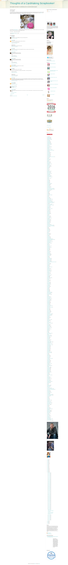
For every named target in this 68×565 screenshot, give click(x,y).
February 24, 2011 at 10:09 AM (14, 46)
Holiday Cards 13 (49, 259)
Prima (47, 321)
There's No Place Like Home (50, 512)
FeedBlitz (50, 43)
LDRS (47, 281)
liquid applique (48, 283)
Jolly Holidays (48, 272)
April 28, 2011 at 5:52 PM (14, 92)
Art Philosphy (48, 155)
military (48, 288)
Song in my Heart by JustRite (50, 510)
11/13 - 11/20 (49, 477)
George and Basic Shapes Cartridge (50, 239)
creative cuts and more (49, 200)
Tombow (48, 396)
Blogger (39, 563)
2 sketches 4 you (49, 137)
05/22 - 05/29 (49, 498)
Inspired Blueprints (49, 270)
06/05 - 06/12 (49, 496)
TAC (47, 383)
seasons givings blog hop (49, 344)
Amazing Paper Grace (49, 149)
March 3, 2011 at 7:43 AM (14, 87)
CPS (47, 196)
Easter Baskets (48, 219)
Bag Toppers (48, 159)
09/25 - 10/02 (49, 483)
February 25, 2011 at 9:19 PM (14, 80)
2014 (47, 469)
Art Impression (48, 154)
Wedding (48, 409)
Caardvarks (48, 174)
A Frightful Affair (48, 142)
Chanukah (48, 182)
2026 (47, 459)
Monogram (48, 291)
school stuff (48, 338)
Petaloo (48, 316)
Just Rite (48, 276)
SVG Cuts (48, 379)
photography (48, 317)
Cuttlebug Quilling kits (15, 29)
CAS (47, 177)
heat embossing (48, 254)
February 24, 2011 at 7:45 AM (14, 38)
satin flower (48, 337)
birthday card (48, 165)
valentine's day (48, 404)
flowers (48, 235)
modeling (48, 290)
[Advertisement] (50, 16)
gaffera (35, 563)
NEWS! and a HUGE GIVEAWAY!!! (53, 87)
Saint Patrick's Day (49, 335)
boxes (47, 170)
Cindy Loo (48, 185)
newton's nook (48, 299)
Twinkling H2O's (48, 401)
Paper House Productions (49, 307)
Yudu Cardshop (48, 419)
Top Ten (48, 398)
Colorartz (48, 191)
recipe (47, 332)
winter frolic (48, 414)
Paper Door (48, 306)
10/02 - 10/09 (49, 482)
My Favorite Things (49, 294)
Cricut (47, 203)
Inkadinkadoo (48, 268)
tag (47, 384)
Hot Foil (48, 262)
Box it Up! (48, 169)
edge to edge (48, 221)
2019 (47, 465)
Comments (49, 11)
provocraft (48, 325)
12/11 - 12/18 (49, 474)
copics (48, 193)
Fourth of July (48, 236)
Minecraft (48, 289)
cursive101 (48, 206)
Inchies (48, 267)
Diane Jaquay (13, 82)
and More (48, 151)
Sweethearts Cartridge (49, 381)
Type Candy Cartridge (49, 402)
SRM (47, 366)
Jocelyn (12, 68)
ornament (48, 304)
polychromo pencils (49, 319)
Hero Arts (48, 257)
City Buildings (48, 186)
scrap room (48, 340)
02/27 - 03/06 (49, 508)
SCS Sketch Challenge (49, 343)
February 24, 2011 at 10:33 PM (14, 66)
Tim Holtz (48, 393)
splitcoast (48, 362)
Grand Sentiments (49, 247)
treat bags (48, 399)
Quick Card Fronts (49, 327)
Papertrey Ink (48, 312)
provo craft (48, 324)
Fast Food (48, 229)
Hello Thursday (48, 255)
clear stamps (48, 187)
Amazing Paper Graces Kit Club (50, 150)
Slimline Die (48, 355)
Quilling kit (48, 330)
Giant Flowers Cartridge (49, 241)
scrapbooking (48, 342)
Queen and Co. (48, 326)
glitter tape (48, 244)
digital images (48, 211)
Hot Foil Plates (48, 263)
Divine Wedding (48, 213)
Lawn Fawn (48, 280)
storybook (48, 374)
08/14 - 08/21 (49, 488)
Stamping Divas (48, 371)
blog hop (48, 167)
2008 (47, 522)
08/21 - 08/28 (49, 487)
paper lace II (48, 308)
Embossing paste (49, 224)
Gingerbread (48, 242)
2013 (47, 470)
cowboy (48, 195)
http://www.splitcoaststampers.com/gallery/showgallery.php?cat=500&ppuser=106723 (52, 536)
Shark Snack (48, 347)
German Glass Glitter (49, 240)
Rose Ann (12, 48)
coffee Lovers (48, 190)
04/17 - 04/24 (49, 502)
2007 (47, 523)
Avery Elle (48, 157)
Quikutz (48, 329)
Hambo (48, 250)
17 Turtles (48, 136)
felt (47, 232)
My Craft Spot (48, 293)
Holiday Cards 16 (49, 260)
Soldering (48, 357)
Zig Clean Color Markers (49, 420)
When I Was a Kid (49, 410)
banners (48, 160)
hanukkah (48, 252)
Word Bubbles (48, 417)
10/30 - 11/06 (49, 479)
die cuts (48, 210)
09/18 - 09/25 (49, 484)
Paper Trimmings (49, 311)
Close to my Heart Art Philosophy (50, 188)
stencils (48, 373)
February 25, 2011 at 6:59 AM (14, 72)
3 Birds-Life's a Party (49, 139)
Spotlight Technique (49, 363)
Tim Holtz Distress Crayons (49, 394)
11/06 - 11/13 (49, 478)
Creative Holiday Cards (49, 201)
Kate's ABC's (48, 278)
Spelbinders (48, 361)
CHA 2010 (48, 180)
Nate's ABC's (48, 296)
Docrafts (48, 214)
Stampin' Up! (48, 370)
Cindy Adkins (13, 58)
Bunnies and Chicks (49, 173)
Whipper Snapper (49, 411)
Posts (48, 10)
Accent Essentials (49, 144)
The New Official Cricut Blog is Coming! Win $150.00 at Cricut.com (54, 70)
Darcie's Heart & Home (49, 208)
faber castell (48, 226)
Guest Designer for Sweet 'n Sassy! (53, 77)
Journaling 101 (48, 273)
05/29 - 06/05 (49, 497)
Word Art (48, 416)
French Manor (48, 237)
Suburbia (48, 376)
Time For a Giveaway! (52, 94)
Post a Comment (12, 93)
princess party (48, 322)
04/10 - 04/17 (49, 503)
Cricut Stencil (48, 205)
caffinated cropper (49, 175)
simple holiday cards (49, 352)
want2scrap (48, 407)
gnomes (48, 245)
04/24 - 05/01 (49, 501)
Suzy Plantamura (49, 378)
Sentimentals (48, 345)
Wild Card (48, 412)
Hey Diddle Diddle (49, 258)
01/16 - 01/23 (49, 518)
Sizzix (47, 353)
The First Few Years (49, 392)
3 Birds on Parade (49, 138)
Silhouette (48, 350)
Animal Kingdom (48, 152)
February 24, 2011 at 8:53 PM (14, 56)
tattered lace (48, 386)
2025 (47, 460)
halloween (48, 249)
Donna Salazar (48, 216)
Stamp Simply (48, 368)
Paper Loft (48, 309)
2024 (47, 461)
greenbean (13, 40)
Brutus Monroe (48, 172)
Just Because (48, 275)
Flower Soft (48, 234)
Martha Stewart (48, 286)
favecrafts (48, 231)
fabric (47, 227)
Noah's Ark (48, 301)
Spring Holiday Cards (49, 365)
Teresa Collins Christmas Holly (50, 388)
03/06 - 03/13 (49, 507)
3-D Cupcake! (49, 511)
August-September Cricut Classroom (50, 156)
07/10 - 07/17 (49, 492)
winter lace (48, 415)
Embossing (48, 223)
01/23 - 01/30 (49, 517)
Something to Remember (49, 358)
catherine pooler (48, 178)
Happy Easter (48, 253)
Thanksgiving (48, 391)
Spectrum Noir (48, 360)
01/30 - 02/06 (49, 516)
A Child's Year (48, 141)
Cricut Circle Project (49, 204)
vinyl (47, 406)
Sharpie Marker (48, 348)
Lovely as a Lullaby (48, 125)
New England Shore (49, 298)
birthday (48, 164)
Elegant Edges (48, 222)
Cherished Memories (49, 183)
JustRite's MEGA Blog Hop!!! (53, 63)
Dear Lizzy (48, 209)
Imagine (48, 265)
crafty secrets (48, 198)
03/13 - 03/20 (49, 506)
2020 (47, 464)
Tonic (47, 397)
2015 (47, 468)
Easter (48, 218)
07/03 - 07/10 (49, 493)
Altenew (48, 147)
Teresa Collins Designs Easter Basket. (51, 389)
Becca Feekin (48, 162)
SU (47, 375)
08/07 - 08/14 (49, 489)
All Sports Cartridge (49, 146)
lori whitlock (48, 285)
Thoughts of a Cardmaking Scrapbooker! (32, 3)
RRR (47, 334)
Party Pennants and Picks (49, 313)
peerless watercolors (49, 314)
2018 (47, 466)
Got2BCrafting (13, 89)
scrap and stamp (48, 339)
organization (48, 303)
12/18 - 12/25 (49, 473)
